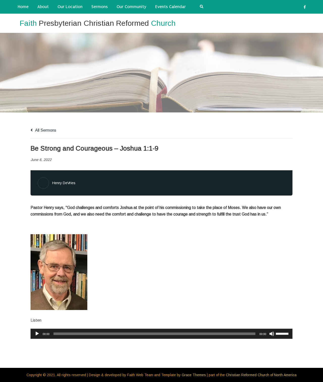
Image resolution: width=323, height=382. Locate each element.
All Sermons (45, 130)
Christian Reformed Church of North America (261, 375)
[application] (161, 334)
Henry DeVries (63, 183)
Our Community (131, 6)
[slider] (283, 333)
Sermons (99, 6)
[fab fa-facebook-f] (304, 8)
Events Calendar (170, 6)
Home (23, 6)
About (43, 6)
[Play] (37, 333)
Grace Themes (194, 375)
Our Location (70, 6)
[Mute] (271, 333)
